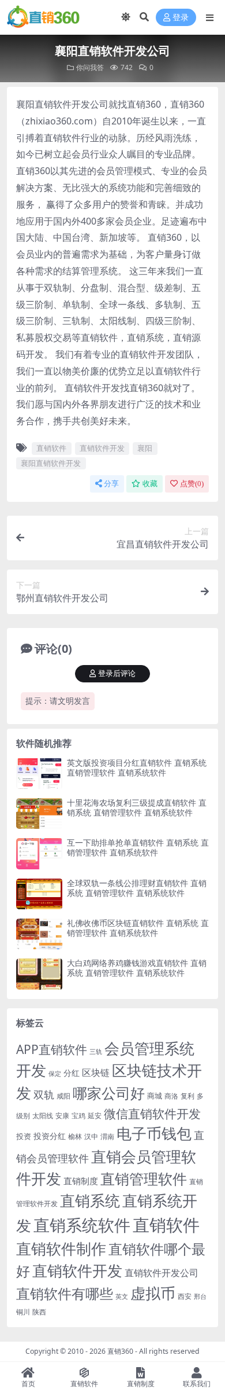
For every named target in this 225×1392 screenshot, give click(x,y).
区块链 (96, 1072)
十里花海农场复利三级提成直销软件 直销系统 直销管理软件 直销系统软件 (137, 807)
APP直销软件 (51, 1049)
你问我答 (90, 67)
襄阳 (144, 448)
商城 (154, 1095)
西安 (185, 1296)
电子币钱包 (154, 1133)
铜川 (23, 1312)
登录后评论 (117, 673)
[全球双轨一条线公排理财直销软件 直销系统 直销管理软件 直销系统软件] (39, 894)
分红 (71, 1072)
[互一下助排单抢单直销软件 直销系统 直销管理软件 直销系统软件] (39, 853)
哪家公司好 (109, 1093)
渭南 (107, 1136)
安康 (62, 1115)
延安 (95, 1116)
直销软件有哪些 (64, 1293)
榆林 (75, 1136)
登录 (180, 17)
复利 (187, 1096)
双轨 (43, 1094)
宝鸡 (78, 1116)
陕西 (39, 1312)
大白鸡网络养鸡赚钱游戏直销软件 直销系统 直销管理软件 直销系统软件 (137, 967)
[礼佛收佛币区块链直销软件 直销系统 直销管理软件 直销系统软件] (39, 934)
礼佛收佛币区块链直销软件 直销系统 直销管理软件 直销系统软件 (138, 927)
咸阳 (63, 1096)
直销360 (120, 1351)
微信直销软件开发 (152, 1113)
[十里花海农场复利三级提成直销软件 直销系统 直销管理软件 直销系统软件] (39, 813)
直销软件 (51, 448)
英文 (121, 1296)
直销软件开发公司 (161, 1272)
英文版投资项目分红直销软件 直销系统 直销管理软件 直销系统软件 (137, 767)
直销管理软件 (143, 1178)
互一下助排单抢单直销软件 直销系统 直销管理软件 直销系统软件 (138, 847)
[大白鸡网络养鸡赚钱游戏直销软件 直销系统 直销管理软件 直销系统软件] (39, 973)
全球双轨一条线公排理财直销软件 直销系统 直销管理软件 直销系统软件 (137, 887)
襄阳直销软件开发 (51, 463)
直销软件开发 (102, 448)
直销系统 (90, 1201)
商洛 (171, 1096)
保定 (54, 1074)
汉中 (91, 1136)
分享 (111, 483)
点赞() (192, 483)
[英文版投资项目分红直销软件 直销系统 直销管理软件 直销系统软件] (39, 773)
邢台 (200, 1296)
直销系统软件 (81, 1225)
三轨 (95, 1051)
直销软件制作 (61, 1249)
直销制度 (80, 1181)
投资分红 (49, 1135)
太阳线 (42, 1116)
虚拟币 (152, 1293)
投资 (23, 1136)
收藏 (150, 483)
